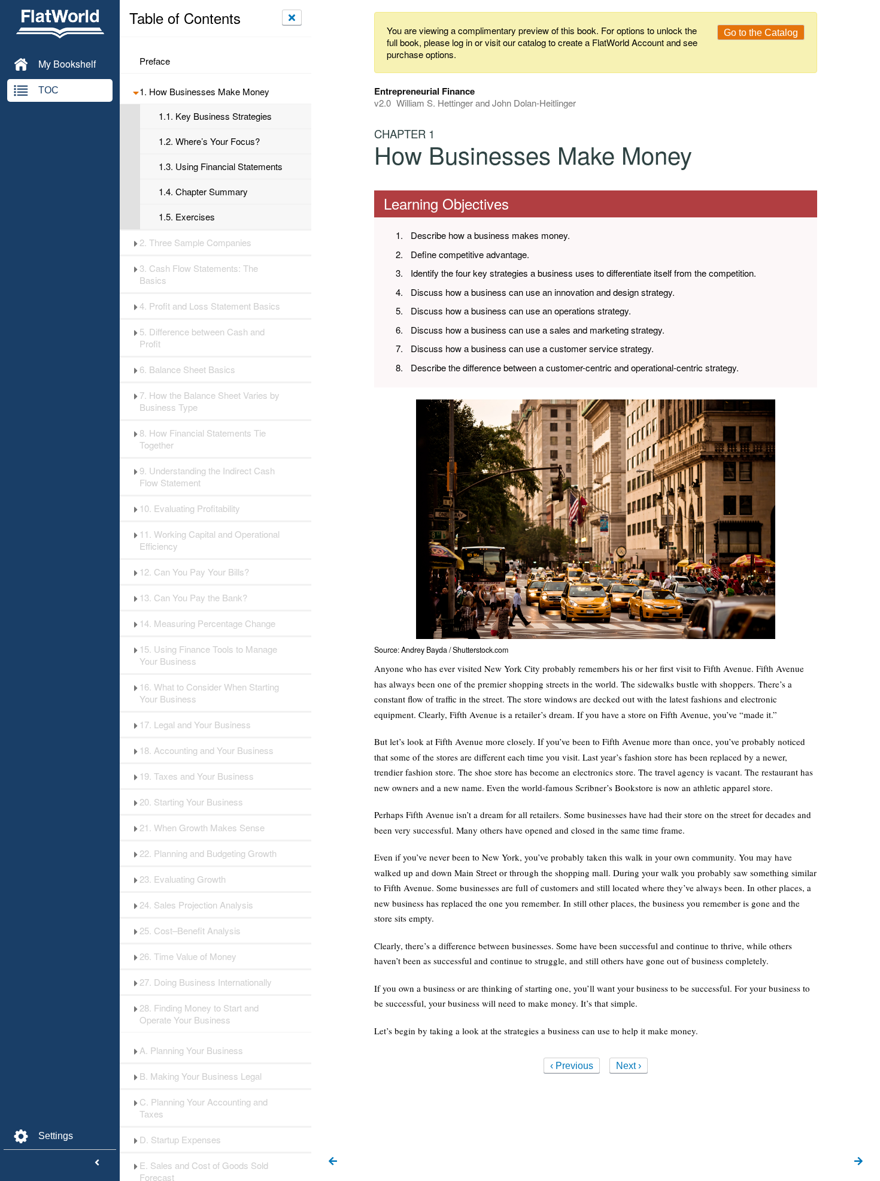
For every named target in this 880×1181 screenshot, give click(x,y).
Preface (154, 61)
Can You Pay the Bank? (193, 598)
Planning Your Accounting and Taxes (203, 1108)
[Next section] (858, 1162)
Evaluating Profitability (189, 508)
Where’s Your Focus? (209, 141)
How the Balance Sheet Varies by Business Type (209, 401)
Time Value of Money (187, 956)
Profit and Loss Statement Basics (209, 306)
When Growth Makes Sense (202, 828)
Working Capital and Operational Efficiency (209, 540)
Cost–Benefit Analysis (190, 931)
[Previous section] (333, 1162)
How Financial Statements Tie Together (202, 439)
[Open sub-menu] (135, 92)
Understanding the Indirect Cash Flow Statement (207, 477)
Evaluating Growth (182, 879)
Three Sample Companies (195, 243)
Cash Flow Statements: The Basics (198, 274)
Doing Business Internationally (205, 982)
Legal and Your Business (195, 725)
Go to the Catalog (761, 33)
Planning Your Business (191, 1050)
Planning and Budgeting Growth (208, 853)
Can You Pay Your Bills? (194, 572)
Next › (628, 1066)
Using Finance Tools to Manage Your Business (208, 655)
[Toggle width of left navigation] (97, 1163)
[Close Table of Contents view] (292, 17)
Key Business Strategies (215, 116)
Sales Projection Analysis (196, 905)
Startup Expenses (180, 1140)
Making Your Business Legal (200, 1076)
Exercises (187, 217)
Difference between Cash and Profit (202, 338)
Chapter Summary (203, 192)
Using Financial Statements (221, 166)
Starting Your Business (191, 802)
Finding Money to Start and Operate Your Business (199, 1014)
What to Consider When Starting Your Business (209, 693)
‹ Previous (571, 1066)
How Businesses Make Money (204, 92)
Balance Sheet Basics (187, 370)
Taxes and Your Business (196, 776)
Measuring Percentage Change (207, 623)
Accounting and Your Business (206, 750)
